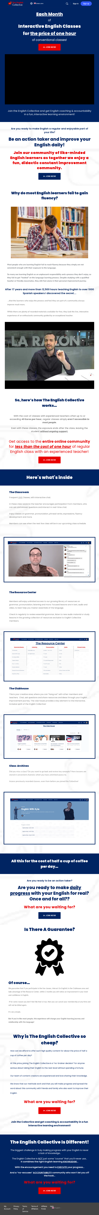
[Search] (67, 3)
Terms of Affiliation (34, 1207)
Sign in (76, 4)
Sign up (86, 4)
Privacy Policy (16, 1207)
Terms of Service (25, 1208)
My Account (7, 1207)
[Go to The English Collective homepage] (15, 3)
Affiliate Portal (44, 1207)
